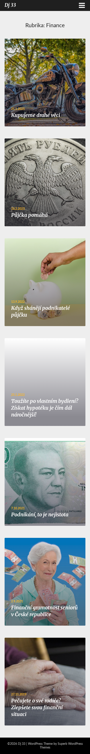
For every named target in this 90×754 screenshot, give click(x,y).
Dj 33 (10, 5)
